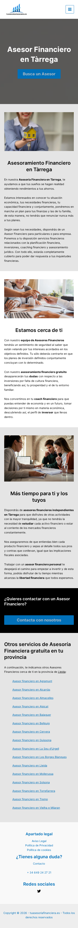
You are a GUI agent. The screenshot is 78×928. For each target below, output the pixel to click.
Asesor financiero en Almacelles (32, 698)
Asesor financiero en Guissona (31, 740)
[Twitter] (39, 891)
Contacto (39, 863)
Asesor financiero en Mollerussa (32, 773)
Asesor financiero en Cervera (31, 731)
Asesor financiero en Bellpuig (31, 723)
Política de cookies (39, 850)
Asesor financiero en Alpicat (30, 706)
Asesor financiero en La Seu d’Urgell (35, 748)
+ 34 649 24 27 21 (39, 872)
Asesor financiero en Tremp (30, 799)
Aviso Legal (39, 841)
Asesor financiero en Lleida (29, 765)
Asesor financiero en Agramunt (32, 681)
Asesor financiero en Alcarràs (31, 689)
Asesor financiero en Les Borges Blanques (39, 757)
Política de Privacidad (39, 845)
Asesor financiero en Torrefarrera (33, 790)
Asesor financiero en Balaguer (31, 714)
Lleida (62, 671)
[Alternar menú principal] (70, 9)
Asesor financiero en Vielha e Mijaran (36, 807)
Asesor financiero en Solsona (31, 782)
